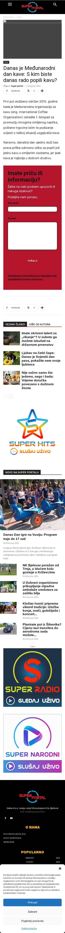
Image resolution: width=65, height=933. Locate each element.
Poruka (12, 218)
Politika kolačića (29, 928)
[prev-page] (5, 396)
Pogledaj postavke (32, 920)
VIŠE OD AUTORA (39, 324)
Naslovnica (8, 17)
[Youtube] (11, 818)
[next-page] (11, 396)
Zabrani (32, 911)
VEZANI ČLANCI (15, 324)
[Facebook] (5, 818)
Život (19, 17)
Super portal (17, 86)
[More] (42, 90)
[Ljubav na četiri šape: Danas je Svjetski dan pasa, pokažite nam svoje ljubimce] (10, 358)
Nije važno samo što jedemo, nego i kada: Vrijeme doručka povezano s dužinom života (38, 380)
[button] (60, 868)
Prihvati (32, 902)
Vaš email (13, 202)
